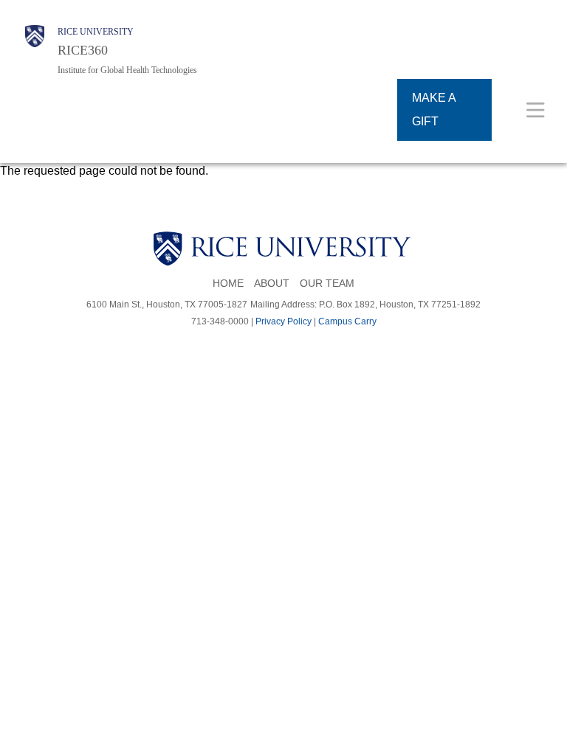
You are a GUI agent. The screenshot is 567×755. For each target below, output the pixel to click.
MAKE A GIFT (434, 109)
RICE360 (83, 50)
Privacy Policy (283, 321)
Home (228, 283)
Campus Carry (347, 321)
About (271, 283)
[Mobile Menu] (535, 109)
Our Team (327, 283)
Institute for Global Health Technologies (127, 70)
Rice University (96, 32)
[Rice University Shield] (34, 50)
